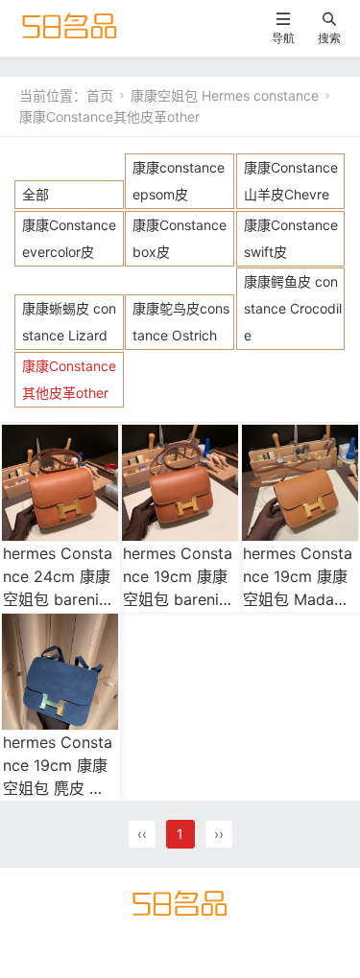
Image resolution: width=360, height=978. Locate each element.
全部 (35, 194)
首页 (99, 95)
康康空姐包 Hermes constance (225, 95)
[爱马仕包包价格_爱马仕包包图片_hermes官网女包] (69, 27)
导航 (283, 38)
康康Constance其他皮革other (109, 116)
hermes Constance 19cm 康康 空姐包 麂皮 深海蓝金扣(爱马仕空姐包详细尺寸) (59, 788)
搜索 (329, 38)
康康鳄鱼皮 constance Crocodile (293, 308)
